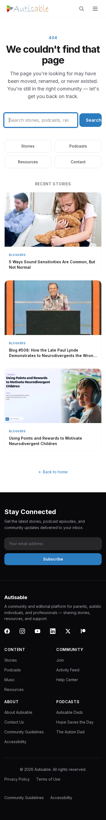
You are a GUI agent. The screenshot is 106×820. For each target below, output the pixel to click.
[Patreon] (86, 634)
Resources (28, 161)
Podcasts (78, 146)
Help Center (67, 679)
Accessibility (15, 741)
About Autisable (18, 712)
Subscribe (53, 559)
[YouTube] (41, 634)
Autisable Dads (69, 712)
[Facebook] (10, 634)
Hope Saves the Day (74, 722)
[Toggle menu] (96, 9)
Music (9, 679)
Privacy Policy (17, 779)
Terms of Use (48, 779)
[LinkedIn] (56, 634)
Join (60, 660)
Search (93, 120)
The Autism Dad (70, 732)
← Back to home (53, 472)
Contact (78, 161)
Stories (28, 146)
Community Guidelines (24, 732)
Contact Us (14, 722)
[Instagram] (26, 634)
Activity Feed (67, 670)
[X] (71, 634)
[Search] (83, 9)
